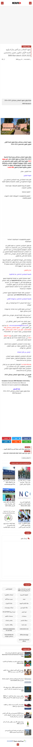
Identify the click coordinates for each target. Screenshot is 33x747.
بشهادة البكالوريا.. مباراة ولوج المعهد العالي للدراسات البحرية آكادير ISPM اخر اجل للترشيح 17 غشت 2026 (24, 527)
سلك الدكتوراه (9, 603)
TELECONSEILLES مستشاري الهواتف (8, 635)
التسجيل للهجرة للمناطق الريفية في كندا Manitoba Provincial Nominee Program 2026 (13, 654)
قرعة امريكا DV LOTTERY (9, 612)
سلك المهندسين (24, 607)
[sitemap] (18, 744)
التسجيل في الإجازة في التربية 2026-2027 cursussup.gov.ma (9, 482)
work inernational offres (24, 640)
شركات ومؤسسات (9, 607)
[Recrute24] (15, 744)
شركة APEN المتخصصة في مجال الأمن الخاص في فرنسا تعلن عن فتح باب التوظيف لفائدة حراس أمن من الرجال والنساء (13, 714)
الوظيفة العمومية (24, 595)
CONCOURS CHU (24, 629)
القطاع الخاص (9, 589)
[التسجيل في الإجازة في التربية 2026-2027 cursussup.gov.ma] (9, 473)
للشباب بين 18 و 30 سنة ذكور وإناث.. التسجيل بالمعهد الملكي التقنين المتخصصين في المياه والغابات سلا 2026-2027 (24, 484)
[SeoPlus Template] (25, 741)
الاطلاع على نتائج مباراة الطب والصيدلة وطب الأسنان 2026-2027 (9, 504)
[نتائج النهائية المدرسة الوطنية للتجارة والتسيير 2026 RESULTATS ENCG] (24, 494)
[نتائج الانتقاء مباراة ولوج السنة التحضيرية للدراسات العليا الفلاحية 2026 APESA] (9, 516)
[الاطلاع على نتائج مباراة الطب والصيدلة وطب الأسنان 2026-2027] (9, 494)
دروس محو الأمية (9, 599)
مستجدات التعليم (9, 616)
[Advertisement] (16, 25)
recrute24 (9, 741)
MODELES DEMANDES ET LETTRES (9, 629)
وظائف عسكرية (9, 624)
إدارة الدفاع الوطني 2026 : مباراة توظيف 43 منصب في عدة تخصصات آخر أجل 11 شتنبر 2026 (14, 689)
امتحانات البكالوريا (9, 595)
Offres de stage (24, 635)
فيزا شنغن (24, 612)
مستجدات (24, 616)
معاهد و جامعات (26, 46)
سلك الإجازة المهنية (24, 603)
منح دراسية (24, 624)
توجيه (24, 599)
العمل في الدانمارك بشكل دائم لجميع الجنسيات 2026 (24, 589)
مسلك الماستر (24, 620)
